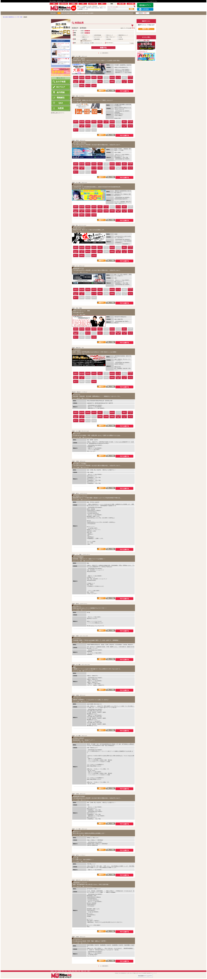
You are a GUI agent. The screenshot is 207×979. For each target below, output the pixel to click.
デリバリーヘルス (82, 225)
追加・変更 (87, 30)
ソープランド (82, 855)
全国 (54, 4)
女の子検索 (61, 81)
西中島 (77, 140)
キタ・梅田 (78, 56)
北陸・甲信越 (93, 4)
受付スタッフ (109, 35)
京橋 (77, 96)
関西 (112, 4)
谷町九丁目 (78, 347)
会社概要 (144, 973)
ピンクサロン (81, 96)
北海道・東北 (64, 4)
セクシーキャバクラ (84, 635)
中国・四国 (122, 4)
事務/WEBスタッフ (123, 35)
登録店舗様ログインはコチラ (145, 975)
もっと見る (67, 65)
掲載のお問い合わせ (137, 973)
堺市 (77, 225)
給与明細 (61, 92)
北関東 (74, 4)
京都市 (77, 635)
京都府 (73, 635)
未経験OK (84, 39)
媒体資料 (148, 973)
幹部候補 (108, 39)
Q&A (61, 103)
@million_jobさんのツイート (57, 112)
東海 (102, 4)
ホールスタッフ (98, 37)
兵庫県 (73, 493)
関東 (83, 4)
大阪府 (73, 56)
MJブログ (60, 87)
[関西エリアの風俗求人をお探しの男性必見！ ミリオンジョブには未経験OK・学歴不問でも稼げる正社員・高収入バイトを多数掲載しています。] (63, 10)
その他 (120, 37)
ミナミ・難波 (78, 554)
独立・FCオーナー (110, 37)
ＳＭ (83, 347)
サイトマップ (154, 973)
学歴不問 (121, 39)
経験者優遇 (97, 39)
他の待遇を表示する (87, 40)
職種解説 (61, 97)
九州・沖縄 (131, 4)
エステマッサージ (83, 493)
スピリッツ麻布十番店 (143, 40)
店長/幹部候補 (97, 35)
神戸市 (77, 493)
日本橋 (77, 461)
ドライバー (84, 35)
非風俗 (80, 308)
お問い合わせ (130, 973)
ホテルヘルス (84, 56)
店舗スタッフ (85, 37)
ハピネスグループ (142, 51)
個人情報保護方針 (122, 973)
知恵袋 (61, 108)
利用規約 (116, 973)
